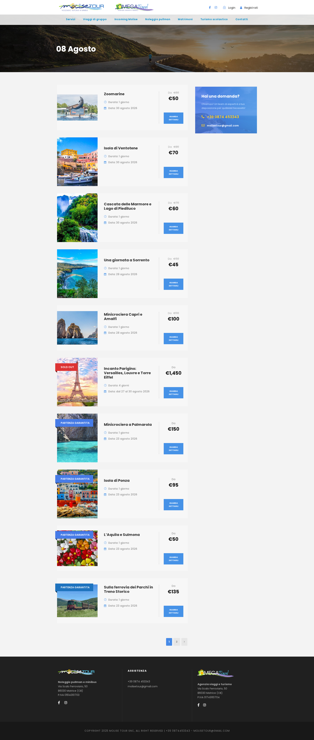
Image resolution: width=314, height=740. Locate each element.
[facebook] (210, 7)
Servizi (70, 19)
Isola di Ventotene (121, 148)
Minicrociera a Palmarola (128, 424)
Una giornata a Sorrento (126, 260)
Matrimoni (185, 19)
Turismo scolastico (214, 19)
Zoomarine (114, 93)
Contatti (242, 19)
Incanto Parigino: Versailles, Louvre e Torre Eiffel (127, 373)
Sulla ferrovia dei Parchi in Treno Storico (128, 589)
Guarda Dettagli (173, 118)
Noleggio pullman (157, 19)
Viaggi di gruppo (95, 19)
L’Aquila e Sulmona (122, 534)
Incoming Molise (126, 19)
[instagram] (216, 7)
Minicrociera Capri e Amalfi (123, 316)
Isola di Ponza (117, 480)
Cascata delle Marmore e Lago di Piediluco (127, 206)
